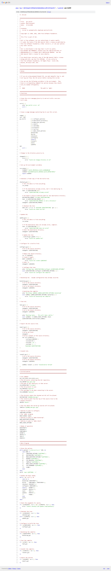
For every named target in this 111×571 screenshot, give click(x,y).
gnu (17, 8)
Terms (18, 568)
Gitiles (9, 568)
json (108, 568)
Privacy (14, 568)
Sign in (107, 2)
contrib (60, 8)
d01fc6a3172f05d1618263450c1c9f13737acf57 (39, 8)
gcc (21, 8)
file (49, 12)
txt (104, 568)
